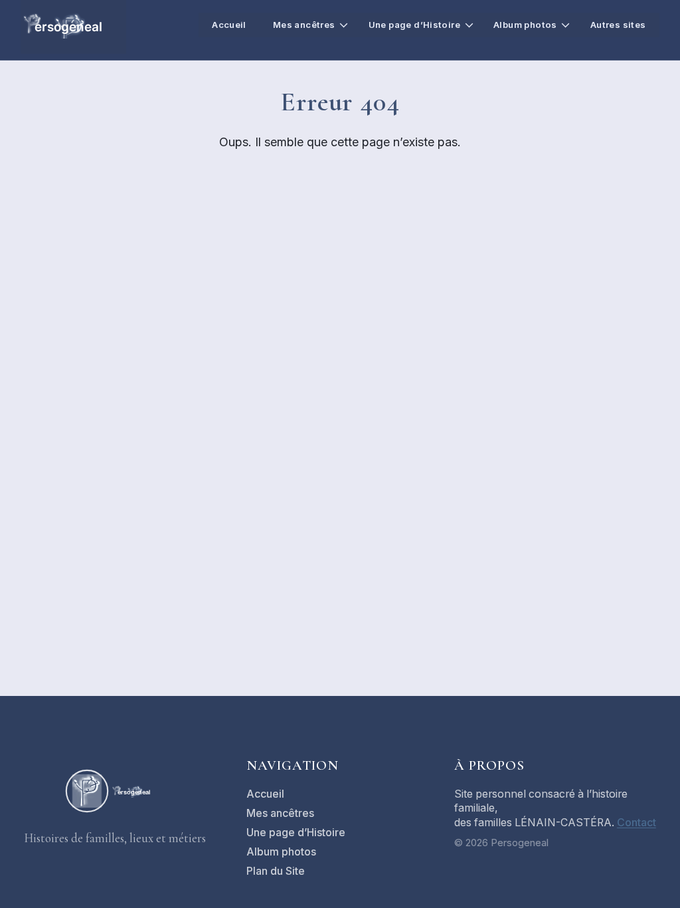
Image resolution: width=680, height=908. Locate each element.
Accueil (229, 24)
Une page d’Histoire (414, 24)
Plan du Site (275, 871)
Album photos (525, 24)
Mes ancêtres (304, 24)
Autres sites (618, 24)
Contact (636, 822)
